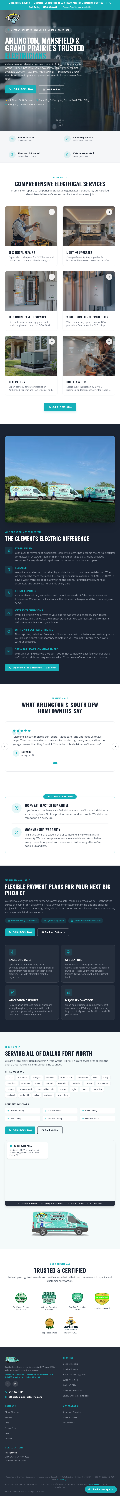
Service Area (10, 1428)
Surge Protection (70, 1380)
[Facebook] (8, 1384)
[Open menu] (112, 18)
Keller (36, 1095)
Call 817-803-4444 (22, 89)
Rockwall (11, 1095)
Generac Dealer (70, 1417)
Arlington (37, 1077)
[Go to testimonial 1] (55, 763)
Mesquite (62, 1083)
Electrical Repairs (70, 1364)
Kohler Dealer (69, 1422)
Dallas (10, 1077)
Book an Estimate (55, 932)
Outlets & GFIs (69, 1385)
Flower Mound (25, 1089)
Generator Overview (72, 1412)
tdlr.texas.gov (62, 1479)
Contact (8, 1438)
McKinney (25, 1083)
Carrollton (11, 1083)
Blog (7, 1422)
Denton (10, 1089)
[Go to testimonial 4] (66, 763)
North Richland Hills (45, 1089)
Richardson (83, 1077)
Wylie (74, 1089)
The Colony (63, 1095)
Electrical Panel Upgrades (74, 1374)
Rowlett (63, 1089)
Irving (105, 1077)
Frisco (37, 1083)
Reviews (8, 1417)
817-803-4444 (16, 1391)
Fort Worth (23, 1077)
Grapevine (97, 1089)
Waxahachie (103, 1083)
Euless (85, 1089)
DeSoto (89, 1083)
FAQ (7, 1433)
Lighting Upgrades (71, 1369)
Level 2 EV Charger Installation (76, 1395)
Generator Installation (72, 1390)
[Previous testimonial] (4, 746)
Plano (95, 1077)
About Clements (12, 1412)
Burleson (48, 1095)
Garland (49, 1083)
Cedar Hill (24, 1095)
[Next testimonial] (115, 746)
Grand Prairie (66, 1077)
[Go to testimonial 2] (60, 763)
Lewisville (76, 1083)
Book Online (53, 89)
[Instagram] (15, 1384)
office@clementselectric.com (25, 1396)
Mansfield (50, 1077)
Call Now (34, 667)
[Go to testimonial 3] (63, 763)
